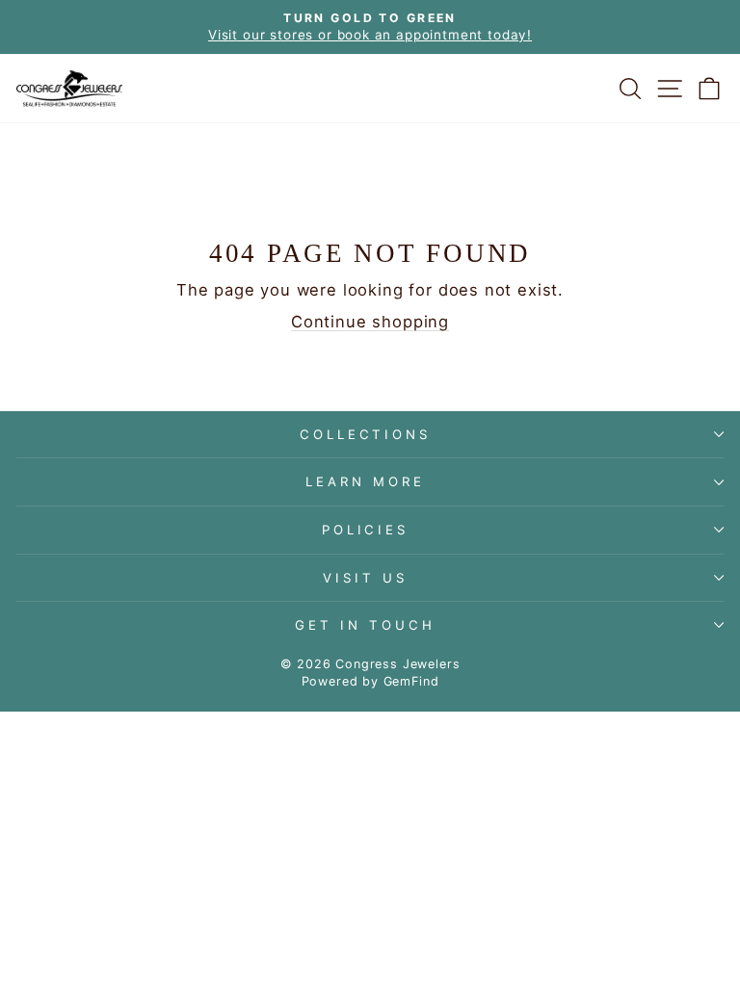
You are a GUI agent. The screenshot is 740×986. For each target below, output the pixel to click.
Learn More (365, 481)
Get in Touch (365, 625)
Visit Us (365, 577)
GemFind (411, 681)
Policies (366, 529)
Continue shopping (370, 321)
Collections (366, 434)
